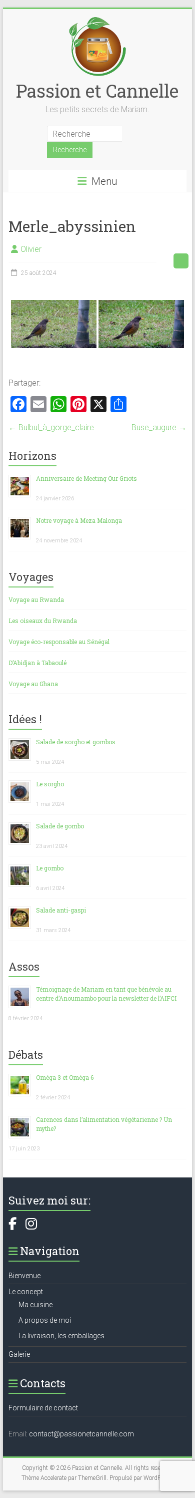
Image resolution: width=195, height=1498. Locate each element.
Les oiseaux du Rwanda (42, 621)
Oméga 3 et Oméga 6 (65, 1077)
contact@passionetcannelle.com (81, 1434)
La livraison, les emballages (61, 1336)
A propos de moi (44, 1320)
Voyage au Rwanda (36, 599)
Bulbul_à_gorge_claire (51, 427)
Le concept (25, 1292)
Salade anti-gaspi (61, 910)
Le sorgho (50, 784)
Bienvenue (24, 1276)
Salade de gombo (60, 826)
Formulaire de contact (43, 1408)
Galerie (19, 1354)
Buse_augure (159, 427)
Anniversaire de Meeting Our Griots (86, 478)
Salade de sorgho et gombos (76, 742)
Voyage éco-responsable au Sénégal (59, 642)
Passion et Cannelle (97, 91)
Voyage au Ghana (33, 684)
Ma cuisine (35, 1305)
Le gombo (50, 868)
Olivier (31, 249)
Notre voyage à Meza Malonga (79, 520)
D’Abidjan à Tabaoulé (37, 663)
